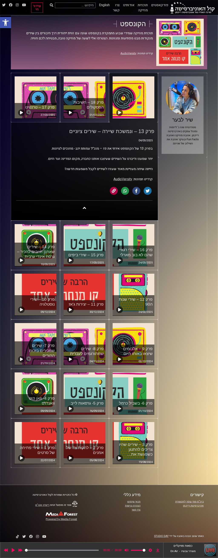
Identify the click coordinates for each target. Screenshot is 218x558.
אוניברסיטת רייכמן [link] (193, 506)
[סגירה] (84, 207)
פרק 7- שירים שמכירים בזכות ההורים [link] (42, 350)
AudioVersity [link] (128, 53)
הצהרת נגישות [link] (133, 506)
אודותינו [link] (128, 5)
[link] (5, 22)
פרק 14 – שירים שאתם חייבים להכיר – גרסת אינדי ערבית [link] (36, 252)
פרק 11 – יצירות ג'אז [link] (86, 304)
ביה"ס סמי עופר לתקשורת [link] (189, 502)
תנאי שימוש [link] (134, 502)
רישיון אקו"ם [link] (42, 505)
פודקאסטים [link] (159, 5)
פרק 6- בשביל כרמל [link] (136, 403)
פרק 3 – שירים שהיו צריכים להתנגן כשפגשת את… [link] (136, 449)
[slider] (62, 550)
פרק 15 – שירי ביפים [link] (86, 255)
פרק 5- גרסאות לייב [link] (87, 403)
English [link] (104, 5)
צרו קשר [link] (116, 8)
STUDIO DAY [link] (161, 536)
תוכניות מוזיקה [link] (143, 8)
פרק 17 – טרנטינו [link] (40, 107)
